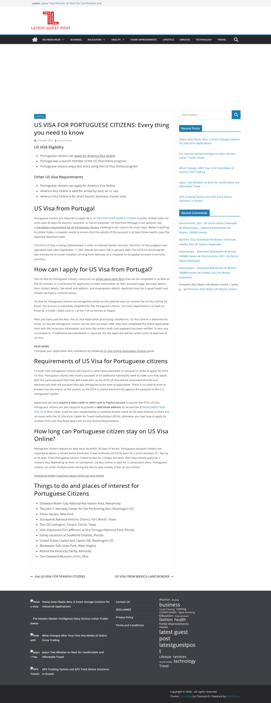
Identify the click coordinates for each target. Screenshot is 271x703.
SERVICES (185, 39)
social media (165, 662)
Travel (164, 666)
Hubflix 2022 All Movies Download (200, 244)
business (169, 604)
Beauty (175, 600)
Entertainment (182, 616)
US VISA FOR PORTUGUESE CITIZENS (115, 218)
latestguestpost (177, 648)
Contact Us (123, 602)
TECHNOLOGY (204, 39)
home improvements (174, 624)
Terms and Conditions (130, 625)
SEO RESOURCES (51, 39)
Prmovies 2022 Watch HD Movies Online (212, 289)
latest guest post (173, 635)
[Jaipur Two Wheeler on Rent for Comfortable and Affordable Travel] (35, 654)
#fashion (164, 599)
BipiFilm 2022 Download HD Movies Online (205, 239)
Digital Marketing (186, 612)
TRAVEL (222, 39)
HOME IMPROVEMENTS (144, 39)
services (179, 656)
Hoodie (163, 627)
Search (236, 115)
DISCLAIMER (123, 609)
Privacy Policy (124, 617)
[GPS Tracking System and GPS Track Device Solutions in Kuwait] (35, 671)
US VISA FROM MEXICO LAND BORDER (142, 576)
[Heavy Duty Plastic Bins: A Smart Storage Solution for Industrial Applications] (35, 604)
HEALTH (116, 39)
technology (185, 661)
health (180, 619)
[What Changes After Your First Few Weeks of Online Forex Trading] (35, 637)
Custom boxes (168, 612)
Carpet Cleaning (167, 609)
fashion (166, 619)
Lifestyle (165, 657)
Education (166, 616)
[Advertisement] (135, 82)
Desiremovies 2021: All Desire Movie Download (208, 223)
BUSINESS (76, 39)
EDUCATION (94, 39)
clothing (181, 609)
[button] (62, 39)
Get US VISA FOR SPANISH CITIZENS (60, 576)
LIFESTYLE (168, 39)
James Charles (64, 140)
